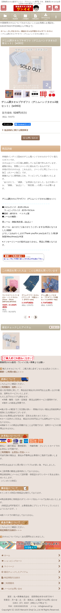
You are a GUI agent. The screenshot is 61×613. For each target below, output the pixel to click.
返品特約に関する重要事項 (16, 130)
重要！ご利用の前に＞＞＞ (12, 371)
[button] (3, 8)
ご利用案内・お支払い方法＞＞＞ (15, 452)
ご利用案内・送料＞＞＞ (11, 387)
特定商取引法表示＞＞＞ (11, 530)
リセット (55, 327)
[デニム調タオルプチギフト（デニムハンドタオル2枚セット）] (30, 68)
